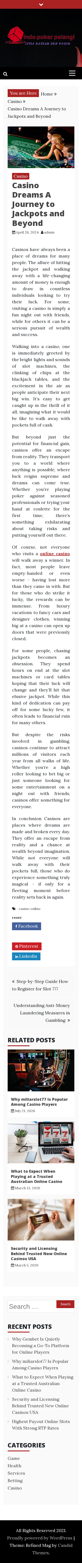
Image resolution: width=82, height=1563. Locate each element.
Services (16, 1473)
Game (14, 1458)
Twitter (26, 936)
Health (14, 1465)
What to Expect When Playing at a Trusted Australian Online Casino (36, 1176)
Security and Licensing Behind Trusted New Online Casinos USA (39, 1253)
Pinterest (28, 946)
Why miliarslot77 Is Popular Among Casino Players (39, 1102)
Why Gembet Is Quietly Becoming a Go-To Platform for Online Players (40, 1345)
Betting (15, 1480)
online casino (55, 553)
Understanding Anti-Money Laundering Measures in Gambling (42, 1013)
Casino (21, 176)
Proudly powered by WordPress (40, 1538)
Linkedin (27, 956)
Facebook (27, 926)
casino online (30, 908)
